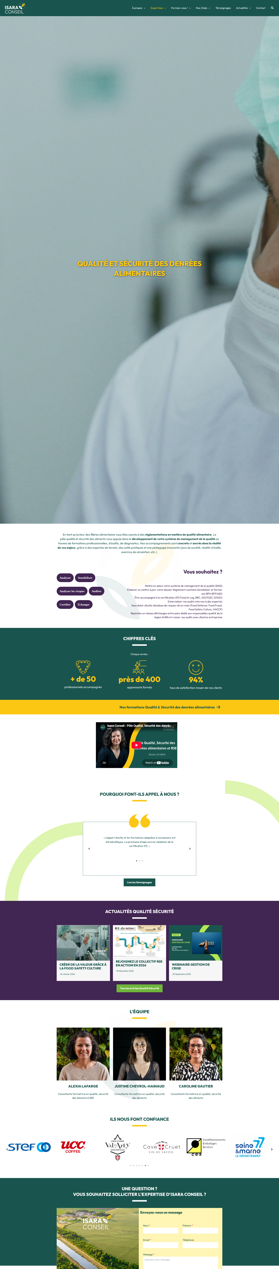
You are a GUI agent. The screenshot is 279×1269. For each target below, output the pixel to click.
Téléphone (188, 1239)
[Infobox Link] (139, 707)
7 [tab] (148, 1165)
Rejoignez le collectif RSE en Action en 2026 (139, 963)
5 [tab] (142, 1165)
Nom (146, 1225)
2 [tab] (139, 860)
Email (147, 1239)
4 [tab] (139, 1165)
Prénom (188, 1225)
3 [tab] (142, 860)
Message (148, 1254)
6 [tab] (145, 1165)
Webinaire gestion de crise (191, 966)
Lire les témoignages (139, 882)
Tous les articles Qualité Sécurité (139, 988)
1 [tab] (136, 860)
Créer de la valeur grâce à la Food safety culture (83, 966)
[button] (143, 8)
